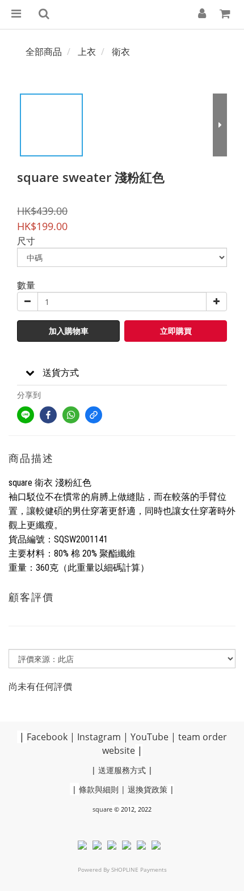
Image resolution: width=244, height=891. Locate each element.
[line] (25, 414)
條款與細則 (99, 789)
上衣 (87, 51)
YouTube (150, 737)
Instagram (99, 737)
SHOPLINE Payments (139, 869)
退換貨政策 (147, 789)
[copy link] (93, 414)
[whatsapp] (70, 414)
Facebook (47, 737)
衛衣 (121, 51)
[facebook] (48, 414)
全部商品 (44, 51)
